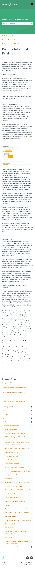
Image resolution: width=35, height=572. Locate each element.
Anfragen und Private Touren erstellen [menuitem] (16, 509)
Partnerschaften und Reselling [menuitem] (15, 501)
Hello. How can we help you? (15, 19)
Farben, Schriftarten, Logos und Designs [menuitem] (17, 448)
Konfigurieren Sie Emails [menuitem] (12, 475)
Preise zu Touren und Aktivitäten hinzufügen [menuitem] (18, 490)
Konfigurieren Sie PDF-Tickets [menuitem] (14, 467)
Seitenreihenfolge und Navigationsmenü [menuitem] (17, 482)
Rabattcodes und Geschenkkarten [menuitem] (15, 460)
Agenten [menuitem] (7, 505)
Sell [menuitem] (4, 410)
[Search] (31, 23)
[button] (31, 407)
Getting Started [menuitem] (8, 407)
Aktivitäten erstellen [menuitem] (11, 452)
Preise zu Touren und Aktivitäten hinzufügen (14, 387)
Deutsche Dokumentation (10, 40)
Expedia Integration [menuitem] (11, 429)
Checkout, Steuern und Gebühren (11, 396)
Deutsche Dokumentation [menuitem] (11, 425)
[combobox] (15, 23)
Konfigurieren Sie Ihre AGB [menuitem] (13, 486)
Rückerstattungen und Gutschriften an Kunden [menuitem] (16, 438)
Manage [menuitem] (5, 414)
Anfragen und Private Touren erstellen (13, 383)
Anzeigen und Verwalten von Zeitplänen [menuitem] (17, 512)
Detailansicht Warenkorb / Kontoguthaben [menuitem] (18, 520)
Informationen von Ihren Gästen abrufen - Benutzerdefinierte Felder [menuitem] (17, 443)
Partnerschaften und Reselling (11, 44)
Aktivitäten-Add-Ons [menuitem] (11, 456)
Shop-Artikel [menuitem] (9, 537)
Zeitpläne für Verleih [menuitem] (11, 516)
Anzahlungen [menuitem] (9, 527)
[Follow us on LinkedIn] (27, 557)
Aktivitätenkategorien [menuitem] (12, 463)
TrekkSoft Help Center (9, 36)
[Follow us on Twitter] (31, 557)
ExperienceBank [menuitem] (10, 524)
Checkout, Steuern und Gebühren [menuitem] (15, 433)
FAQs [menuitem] (5, 422)
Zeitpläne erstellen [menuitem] (10, 494)
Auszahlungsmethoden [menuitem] (12, 497)
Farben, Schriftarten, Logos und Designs (13, 392)
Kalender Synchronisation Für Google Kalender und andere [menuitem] (16, 542)
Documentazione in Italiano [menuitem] (11, 547)
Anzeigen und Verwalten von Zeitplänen (13, 401)
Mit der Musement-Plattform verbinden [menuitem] (17, 471)
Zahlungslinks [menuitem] (9, 478)
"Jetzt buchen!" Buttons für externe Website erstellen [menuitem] (16, 532)
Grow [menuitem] (5, 418)
